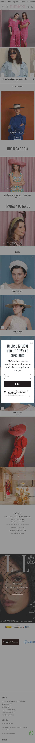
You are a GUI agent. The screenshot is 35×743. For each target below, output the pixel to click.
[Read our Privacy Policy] (29, 396)
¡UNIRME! (17, 384)
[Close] (31, 342)
